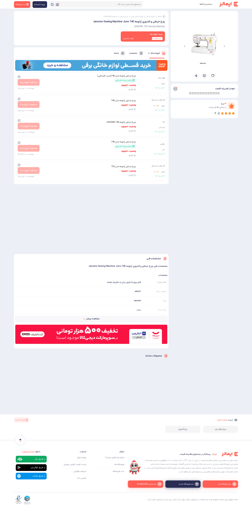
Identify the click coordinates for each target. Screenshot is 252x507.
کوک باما (161, 78)
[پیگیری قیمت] (213, 76)
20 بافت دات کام (158, 100)
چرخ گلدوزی (182, 429)
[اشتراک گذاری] (196, 76)
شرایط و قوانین (79, 471)
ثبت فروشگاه (118, 471)
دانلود (31, 451)
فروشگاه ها (119, 464)
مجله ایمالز (81, 457)
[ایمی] (135, 467)
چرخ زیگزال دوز (220, 429)
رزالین (162, 144)
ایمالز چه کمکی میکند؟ (114, 457)
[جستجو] (52, 4)
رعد (163, 122)
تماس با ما (81, 478)
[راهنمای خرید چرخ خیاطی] (204, 76)
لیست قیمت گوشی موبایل (75, 464)
